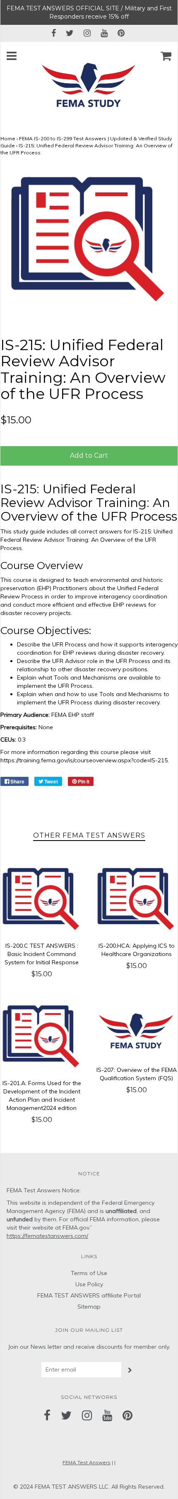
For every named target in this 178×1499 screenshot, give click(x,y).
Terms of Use (89, 1273)
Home (7, 138)
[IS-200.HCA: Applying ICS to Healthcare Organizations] (136, 899)
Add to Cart (89, 455)
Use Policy (89, 1284)
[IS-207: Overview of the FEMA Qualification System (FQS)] (136, 1030)
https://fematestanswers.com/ (47, 1236)
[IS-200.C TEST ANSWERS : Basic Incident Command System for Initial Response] (41, 899)
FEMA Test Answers (87, 1462)
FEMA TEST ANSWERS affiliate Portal (89, 1295)
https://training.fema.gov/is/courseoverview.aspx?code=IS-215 (84, 760)
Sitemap (89, 1306)
